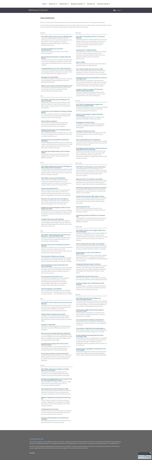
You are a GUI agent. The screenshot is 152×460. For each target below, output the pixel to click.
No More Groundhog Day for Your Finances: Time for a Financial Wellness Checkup (56, 379)
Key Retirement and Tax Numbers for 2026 (54, 389)
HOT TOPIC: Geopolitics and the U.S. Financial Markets (90, 37)
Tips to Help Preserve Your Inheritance (88, 139)
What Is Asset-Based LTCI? (49, 188)
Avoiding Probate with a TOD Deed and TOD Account (90, 283)
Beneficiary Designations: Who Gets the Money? (91, 187)
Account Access (103, 4)
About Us (52, 4)
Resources (63, 4)
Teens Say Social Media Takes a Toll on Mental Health (55, 152)
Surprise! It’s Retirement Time (85, 131)
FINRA (89, 441)
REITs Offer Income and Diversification (53, 178)
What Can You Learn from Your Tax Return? (55, 199)
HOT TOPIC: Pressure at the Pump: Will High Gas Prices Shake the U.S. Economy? (56, 167)
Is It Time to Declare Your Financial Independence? (52, 49)
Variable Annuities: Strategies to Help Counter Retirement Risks (55, 208)
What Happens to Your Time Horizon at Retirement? (88, 253)
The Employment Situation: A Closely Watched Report (56, 57)
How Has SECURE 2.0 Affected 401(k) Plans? (90, 320)
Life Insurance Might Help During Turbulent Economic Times (90, 310)
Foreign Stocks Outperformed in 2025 (53, 314)
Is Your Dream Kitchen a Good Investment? (55, 353)
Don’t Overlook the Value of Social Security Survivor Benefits (54, 265)
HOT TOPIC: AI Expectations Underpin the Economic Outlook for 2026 (89, 105)
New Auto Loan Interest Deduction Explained (55, 333)
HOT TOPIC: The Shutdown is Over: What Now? (91, 167)
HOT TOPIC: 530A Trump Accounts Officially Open (56, 36)
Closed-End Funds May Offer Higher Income (90, 196)
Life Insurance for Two (83, 207)
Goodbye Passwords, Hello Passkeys (52, 219)
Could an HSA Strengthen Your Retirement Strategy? (55, 418)
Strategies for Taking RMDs (49, 77)
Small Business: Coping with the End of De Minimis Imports (54, 344)
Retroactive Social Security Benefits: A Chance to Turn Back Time (91, 78)
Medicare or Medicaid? (48, 324)
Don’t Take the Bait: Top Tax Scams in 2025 (89, 69)
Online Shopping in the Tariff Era (51, 289)
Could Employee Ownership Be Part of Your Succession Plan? (90, 336)
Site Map (32, 453)
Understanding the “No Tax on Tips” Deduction (56, 68)
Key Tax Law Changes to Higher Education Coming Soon (89, 115)
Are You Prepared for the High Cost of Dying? (90, 244)
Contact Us (91, 4)
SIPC (93, 441)
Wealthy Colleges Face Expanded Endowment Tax (56, 398)
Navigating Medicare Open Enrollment (88, 264)
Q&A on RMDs (80, 62)
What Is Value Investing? (49, 121)
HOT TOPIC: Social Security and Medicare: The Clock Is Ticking (55, 100)
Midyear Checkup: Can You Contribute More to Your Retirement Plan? (56, 130)
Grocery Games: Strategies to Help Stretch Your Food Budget (91, 349)
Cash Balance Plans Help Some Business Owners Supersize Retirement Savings (91, 149)
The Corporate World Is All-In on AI (52, 276)
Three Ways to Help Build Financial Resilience (90, 328)
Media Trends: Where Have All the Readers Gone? (56, 86)
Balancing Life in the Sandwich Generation (89, 179)
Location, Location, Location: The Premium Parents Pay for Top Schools (89, 90)
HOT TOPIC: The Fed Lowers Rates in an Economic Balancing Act (88, 298)
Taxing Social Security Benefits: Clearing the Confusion (55, 140)
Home (44, 4)
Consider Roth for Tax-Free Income (87, 276)
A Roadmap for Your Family (49, 409)
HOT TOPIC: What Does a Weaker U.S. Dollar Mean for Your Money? (55, 369)
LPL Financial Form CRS (36, 439)
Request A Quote (77, 4)
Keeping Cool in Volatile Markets (86, 50)
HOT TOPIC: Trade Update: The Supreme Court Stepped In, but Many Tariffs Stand (56, 235)
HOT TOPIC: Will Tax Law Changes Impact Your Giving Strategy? (90, 231)
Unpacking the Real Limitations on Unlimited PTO (90, 216)
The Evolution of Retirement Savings (52, 256)
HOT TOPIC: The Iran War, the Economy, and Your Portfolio (56, 303)
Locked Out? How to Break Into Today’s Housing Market (56, 112)
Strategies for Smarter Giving (85, 122)
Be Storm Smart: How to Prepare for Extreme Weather (55, 245)
